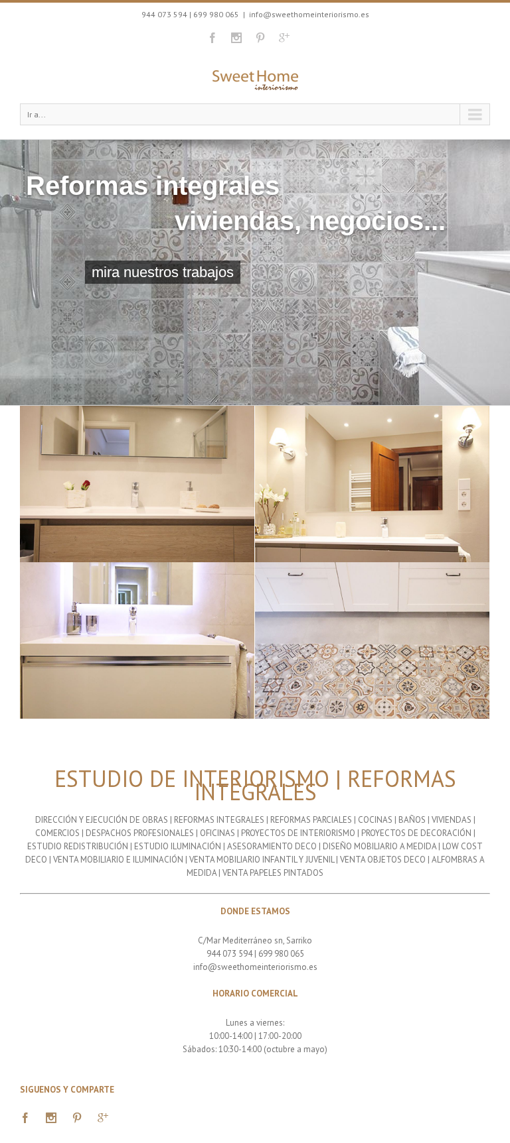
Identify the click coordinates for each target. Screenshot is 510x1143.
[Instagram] (236, 37)
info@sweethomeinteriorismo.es (309, 14)
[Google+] (284, 37)
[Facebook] (212, 37)
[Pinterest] (260, 37)
